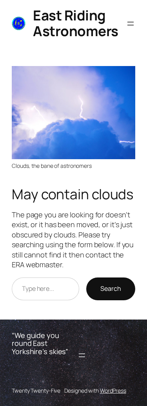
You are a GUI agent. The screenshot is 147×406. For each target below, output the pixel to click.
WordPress (113, 390)
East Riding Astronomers (75, 23)
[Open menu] (130, 23)
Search (110, 288)
